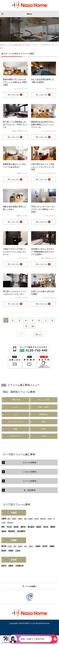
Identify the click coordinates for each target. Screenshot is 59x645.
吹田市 (16, 527)
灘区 (15, 546)
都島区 (14, 518)
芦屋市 (10, 551)
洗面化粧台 (43, 414)
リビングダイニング (15, 422)
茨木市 (45, 527)
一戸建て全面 (15, 400)
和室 (15, 429)
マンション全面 (43, 400)
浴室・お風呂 (43, 407)
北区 (25, 518)
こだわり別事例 (29, 472)
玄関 (43, 429)
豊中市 (23, 527)
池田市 (3, 531)
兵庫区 (31, 546)
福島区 (31, 518)
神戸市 (3, 546)
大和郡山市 (19, 566)
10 (33, 326)
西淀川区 (10, 522)
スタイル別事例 (29, 462)
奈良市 (3, 566)
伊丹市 (45, 546)
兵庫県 (14, 540)
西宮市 (3, 551)
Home (2, 45)
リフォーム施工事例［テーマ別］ (18, 45)
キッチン (15, 407)
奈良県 (14, 560)
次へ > (38, 334)
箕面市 (38, 527)
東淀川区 (43, 518)
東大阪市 (31, 527)
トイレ (15, 414)
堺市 (3, 527)
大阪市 (3, 518)
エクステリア (15, 436)
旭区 (9, 518)
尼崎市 (52, 546)
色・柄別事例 (29, 490)
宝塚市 (38, 546)
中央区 (50, 518)
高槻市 (52, 527)
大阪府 (14, 513)
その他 (43, 436)
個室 (43, 422)
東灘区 (20, 546)
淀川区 (36, 518)
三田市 (17, 551)
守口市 (9, 527)
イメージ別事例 (29, 481)
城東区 (20, 518)
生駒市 (10, 566)
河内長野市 (21, 531)
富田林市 (11, 531)
